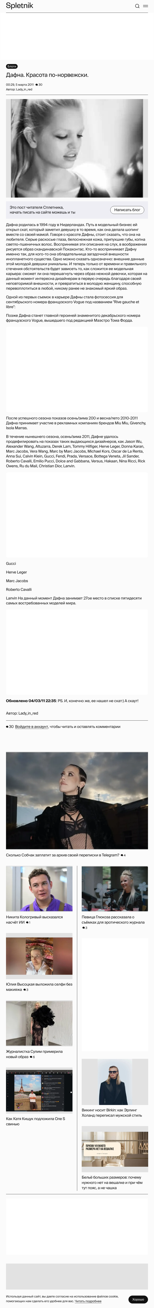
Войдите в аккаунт (31, 726)
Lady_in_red (28, 713)
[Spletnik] (19, 5)
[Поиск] (137, 6)
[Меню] (145, 6)
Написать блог (127, 210)
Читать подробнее (88, 1301)
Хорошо (138, 1299)
